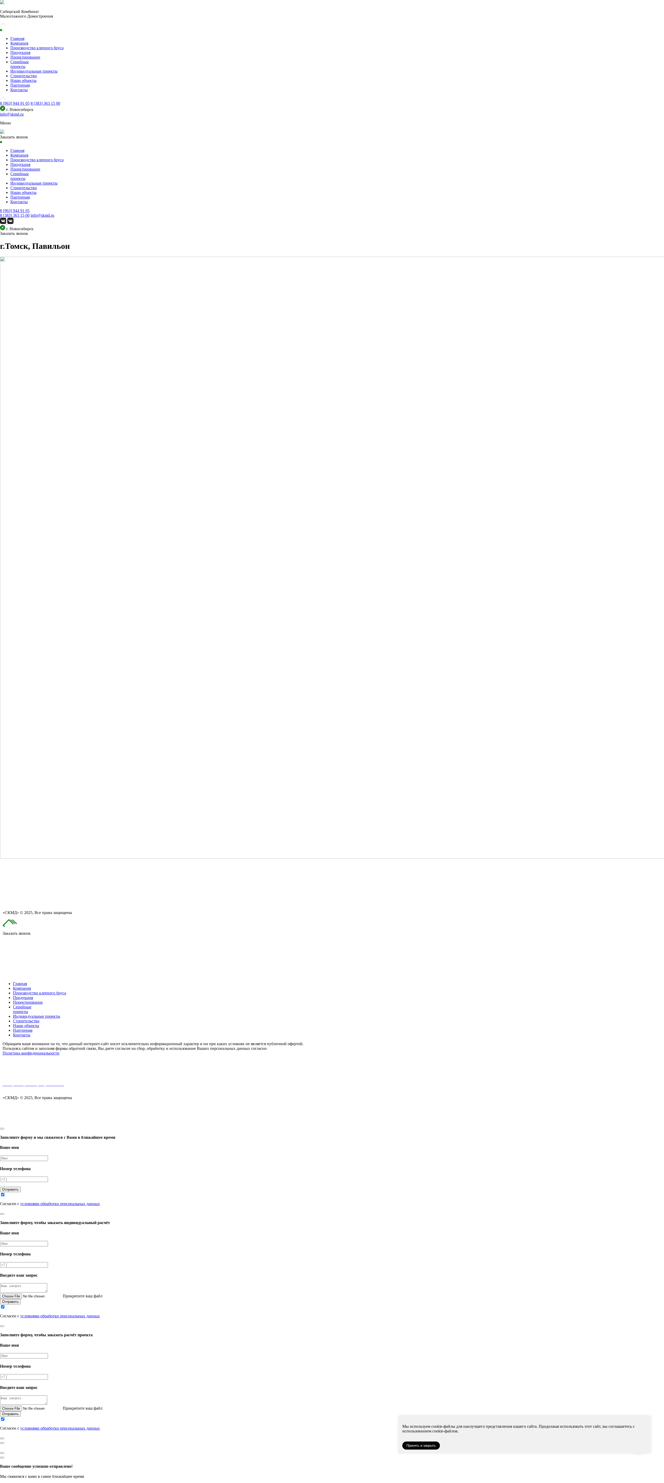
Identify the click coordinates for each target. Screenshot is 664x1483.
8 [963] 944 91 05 (15, 103)
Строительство (23, 76)
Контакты (19, 90)
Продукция (20, 52)
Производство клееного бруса (37, 48)
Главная (17, 38)
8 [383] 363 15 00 (45, 103)
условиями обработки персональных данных (60, 1203)
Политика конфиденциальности (31, 1053)
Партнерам (20, 85)
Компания (19, 43)
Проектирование (25, 57)
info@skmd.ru (12, 114)
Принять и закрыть (421, 1445)
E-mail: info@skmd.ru (21, 1089)
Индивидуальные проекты (34, 71)
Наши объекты (23, 80)
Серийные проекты (19, 64)
